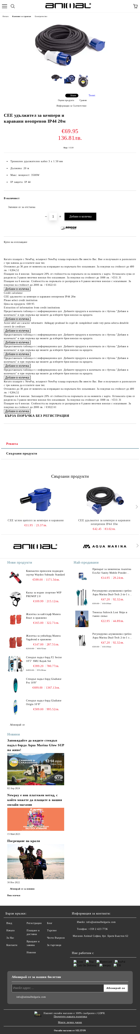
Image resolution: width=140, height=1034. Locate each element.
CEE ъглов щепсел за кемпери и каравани (36, 520)
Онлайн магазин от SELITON (70, 1030)
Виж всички (13, 895)
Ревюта (12, 444)
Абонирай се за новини (22, 889)
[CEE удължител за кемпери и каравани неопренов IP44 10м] (104, 500)
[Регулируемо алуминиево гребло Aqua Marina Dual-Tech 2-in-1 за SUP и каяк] (82, 597)
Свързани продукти (21, 453)
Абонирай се (17, 724)
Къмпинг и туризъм (21, 16)
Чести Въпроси (56, 937)
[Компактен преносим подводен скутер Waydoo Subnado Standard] (15, 577)
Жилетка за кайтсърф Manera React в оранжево (43, 616)
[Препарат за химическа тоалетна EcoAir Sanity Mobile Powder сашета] (82, 575)
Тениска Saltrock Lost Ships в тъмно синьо (109, 614)
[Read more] (35, 769)
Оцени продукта (66, 100)
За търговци (54, 945)
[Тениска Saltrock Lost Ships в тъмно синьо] (82, 619)
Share (73, 95)
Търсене (52, 930)
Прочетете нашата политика (70, 1016)
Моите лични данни (70, 1022)
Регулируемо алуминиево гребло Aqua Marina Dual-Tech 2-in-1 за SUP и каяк (111, 592)
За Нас (10, 937)
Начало (6, 16)
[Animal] (35, 546)
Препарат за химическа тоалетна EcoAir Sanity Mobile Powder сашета (111, 571)
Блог (49, 923)
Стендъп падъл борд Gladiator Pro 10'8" (44, 681)
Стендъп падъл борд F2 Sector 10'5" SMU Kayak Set (44, 659)
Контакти (11, 945)
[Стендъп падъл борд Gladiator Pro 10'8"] (15, 685)
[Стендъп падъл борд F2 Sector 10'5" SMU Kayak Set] (15, 664)
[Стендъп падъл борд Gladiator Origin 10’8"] (15, 707)
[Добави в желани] (131, 197)
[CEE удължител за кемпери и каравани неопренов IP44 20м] (70, 68)
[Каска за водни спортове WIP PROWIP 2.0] (15, 599)
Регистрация (34, 923)
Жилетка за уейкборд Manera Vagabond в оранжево (43, 637)
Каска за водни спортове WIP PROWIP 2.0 (43, 594)
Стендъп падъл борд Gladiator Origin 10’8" (44, 702)
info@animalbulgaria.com (101, 922)
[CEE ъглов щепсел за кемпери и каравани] (36, 500)
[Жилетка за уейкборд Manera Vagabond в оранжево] (15, 642)
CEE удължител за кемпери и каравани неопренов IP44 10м (104, 522)
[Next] (136, 507)
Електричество (41, 16)
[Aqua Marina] (104, 546)
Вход (9, 923)
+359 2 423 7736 (98, 929)
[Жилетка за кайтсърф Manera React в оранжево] (15, 620)
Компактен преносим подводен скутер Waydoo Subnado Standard (45, 573)
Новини (31, 952)
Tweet (92, 95)
